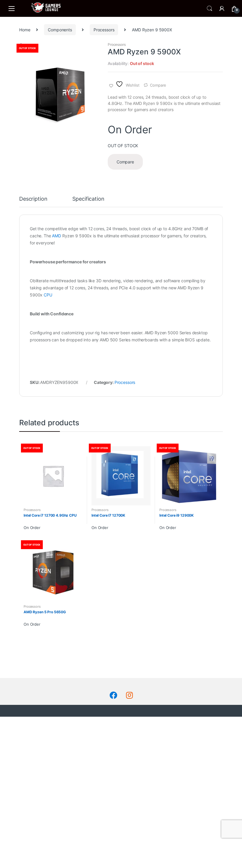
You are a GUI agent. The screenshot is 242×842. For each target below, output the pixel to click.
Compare (158, 85)
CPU (48, 294)
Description (33, 199)
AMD (56, 235)
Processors (104, 29)
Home (24, 29)
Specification (88, 199)
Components (60, 29)
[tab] (33, 201)
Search (209, 8)
